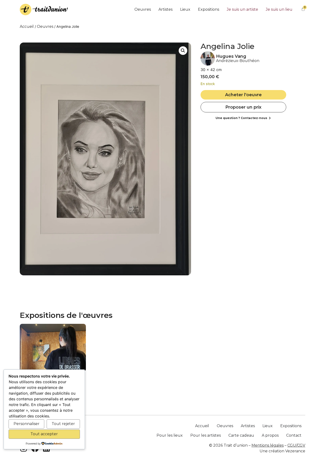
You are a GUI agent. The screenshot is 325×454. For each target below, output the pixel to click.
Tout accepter (44, 434)
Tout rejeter (63, 423)
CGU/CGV (296, 445)
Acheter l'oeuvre (243, 94)
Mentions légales (267, 445)
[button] (183, 50)
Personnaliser (26, 423)
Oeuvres (45, 26)
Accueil (27, 26)
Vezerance (295, 451)
